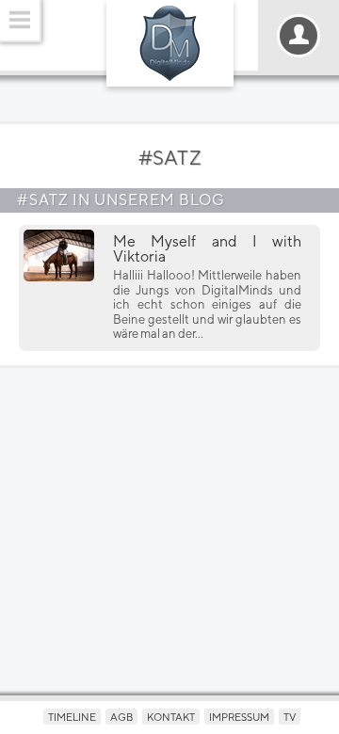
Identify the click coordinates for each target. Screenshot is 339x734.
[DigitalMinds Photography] (170, 43)
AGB (121, 716)
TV (289, 716)
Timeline (72, 716)
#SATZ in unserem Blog (121, 200)
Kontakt (171, 716)
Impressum (239, 716)
